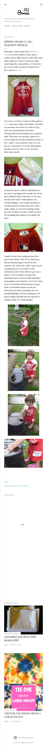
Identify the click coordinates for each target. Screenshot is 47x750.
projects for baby (16, 486)
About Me (17, 26)
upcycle (26, 486)
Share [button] (6, 482)
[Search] (41, 4)
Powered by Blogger (25, 738)
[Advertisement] (23, 579)
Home (7, 26)
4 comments (15, 721)
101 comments (15, 645)
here (18, 70)
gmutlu (30, 742)
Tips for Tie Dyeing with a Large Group (22, 715)
